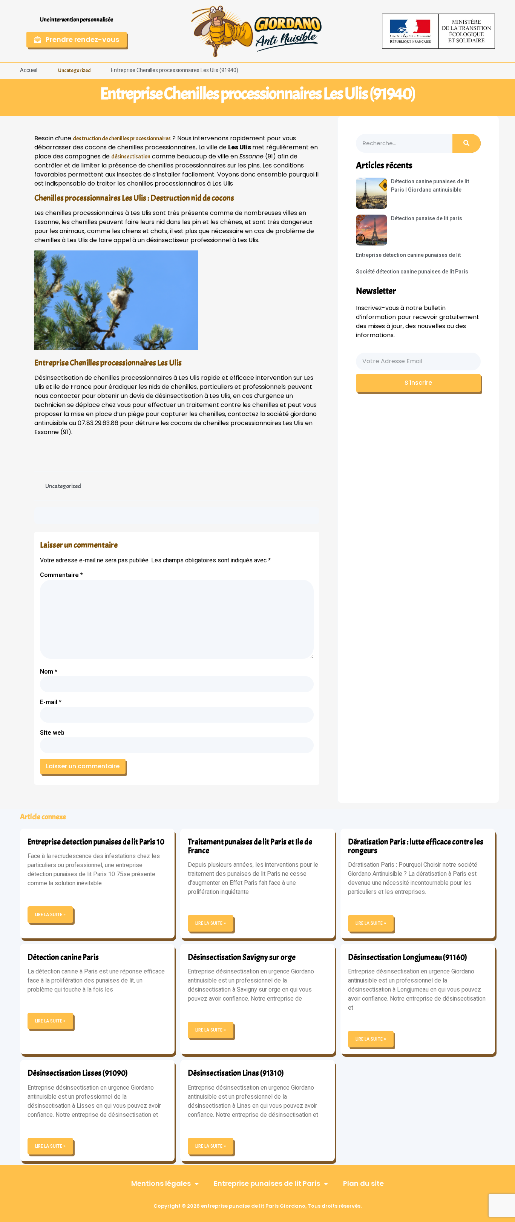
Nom (48, 671)
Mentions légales (161, 1183)
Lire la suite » (50, 914)
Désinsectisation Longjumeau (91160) (407, 957)
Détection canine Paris (63, 957)
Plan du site (363, 1183)
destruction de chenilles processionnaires (122, 138)
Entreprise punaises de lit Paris (267, 1183)
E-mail (50, 702)
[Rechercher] (466, 143)
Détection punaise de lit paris (426, 219)
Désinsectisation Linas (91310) (236, 1073)
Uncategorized (74, 70)
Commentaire (61, 575)
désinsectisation (130, 156)
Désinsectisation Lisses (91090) (78, 1073)
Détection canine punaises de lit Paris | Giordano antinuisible (430, 186)
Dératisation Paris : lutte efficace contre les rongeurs (415, 846)
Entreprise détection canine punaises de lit (408, 255)
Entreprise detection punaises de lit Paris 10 (96, 842)
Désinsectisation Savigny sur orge (242, 957)
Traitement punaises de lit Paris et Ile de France (250, 846)
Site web (52, 732)
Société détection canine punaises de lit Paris (412, 272)
